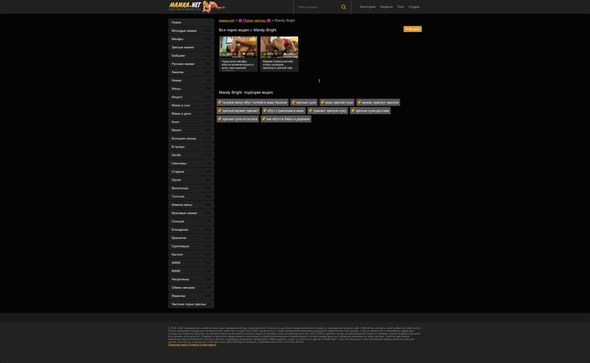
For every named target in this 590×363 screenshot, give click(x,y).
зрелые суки (306, 102)
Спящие (191, 221)
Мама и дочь (191, 113)
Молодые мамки (191, 30)
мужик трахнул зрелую (380, 102)
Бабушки (191, 55)
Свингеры (191, 163)
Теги (400, 7)
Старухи (191, 171)
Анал (191, 122)
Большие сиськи (191, 138)
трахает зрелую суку (329, 111)
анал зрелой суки (339, 102)
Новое (176, 22)
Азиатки (191, 72)
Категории (368, 7)
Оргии (191, 180)
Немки (191, 80)
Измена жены (191, 204)
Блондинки (191, 229)
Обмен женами (191, 287)
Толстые (191, 196)
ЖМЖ (191, 262)
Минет (191, 130)
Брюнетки (191, 238)
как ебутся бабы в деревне (288, 119)
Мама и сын (191, 105)
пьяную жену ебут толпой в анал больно (254, 102)
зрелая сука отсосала (239, 119)
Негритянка (191, 279)
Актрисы (386, 7)
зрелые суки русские (372, 111)
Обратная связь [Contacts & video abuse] (192, 344)
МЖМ (191, 271)
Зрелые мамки (191, 47)
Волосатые (191, 188)
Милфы (191, 39)
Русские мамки (191, 64)
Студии (414, 7)
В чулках (191, 146)
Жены (191, 88)
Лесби (191, 155)
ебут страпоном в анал (286, 111)
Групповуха (191, 246)
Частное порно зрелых (191, 304)
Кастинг (191, 254)
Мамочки (191, 296)
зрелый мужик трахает (240, 111)
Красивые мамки (191, 213)
